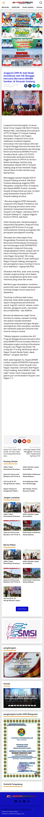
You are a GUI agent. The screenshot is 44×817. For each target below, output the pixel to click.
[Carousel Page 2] (12, 705)
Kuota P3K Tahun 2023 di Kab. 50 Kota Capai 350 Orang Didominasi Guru (12, 451)
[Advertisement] (22, 409)
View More (22, 609)
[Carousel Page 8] (29, 705)
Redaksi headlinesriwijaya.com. (13, 814)
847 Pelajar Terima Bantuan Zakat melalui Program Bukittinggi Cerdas (30, 490)
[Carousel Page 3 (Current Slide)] (15, 705)
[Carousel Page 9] (32, 705)
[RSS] (29, 441)
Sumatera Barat (9, 86)
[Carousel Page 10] (35, 705)
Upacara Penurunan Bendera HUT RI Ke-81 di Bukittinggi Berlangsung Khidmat (12, 475)
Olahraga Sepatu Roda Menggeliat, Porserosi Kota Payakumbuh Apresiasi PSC (31, 451)
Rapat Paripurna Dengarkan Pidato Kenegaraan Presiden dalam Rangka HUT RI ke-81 (12, 490)
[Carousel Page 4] (18, 705)
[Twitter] (19, 441)
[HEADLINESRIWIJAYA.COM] (22, 2)
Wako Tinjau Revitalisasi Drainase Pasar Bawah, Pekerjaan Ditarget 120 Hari (12, 468)
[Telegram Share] (34, 86)
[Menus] (4, 2)
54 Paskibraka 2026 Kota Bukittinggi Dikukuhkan (30, 483)
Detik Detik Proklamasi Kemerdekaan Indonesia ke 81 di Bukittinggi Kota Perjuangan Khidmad (31, 475)
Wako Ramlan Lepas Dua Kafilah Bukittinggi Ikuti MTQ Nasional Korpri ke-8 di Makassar (31, 468)
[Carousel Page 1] (9, 705)
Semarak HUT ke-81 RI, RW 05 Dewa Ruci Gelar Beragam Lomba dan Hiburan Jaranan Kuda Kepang (21, 697)
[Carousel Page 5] (20, 705)
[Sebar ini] (26, 86)
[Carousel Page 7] (26, 705)
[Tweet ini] (30, 86)
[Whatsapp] (38, 86)
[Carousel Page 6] (23, 705)
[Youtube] (24, 441)
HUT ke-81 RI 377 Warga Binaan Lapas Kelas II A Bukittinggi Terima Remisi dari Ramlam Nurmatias (12, 483)
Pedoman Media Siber (10, 811)
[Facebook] (15, 441)
